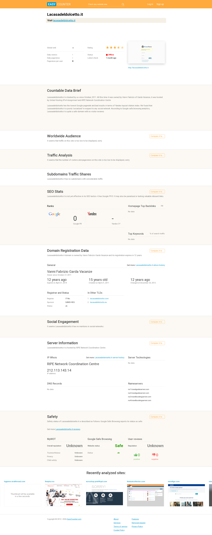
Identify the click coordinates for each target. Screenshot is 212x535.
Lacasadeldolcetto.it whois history (150, 265)
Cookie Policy (119, 530)
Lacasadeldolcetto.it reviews (67, 429)
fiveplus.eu (49, 481)
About (116, 519)
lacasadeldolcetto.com (99, 298)
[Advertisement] (106, 32)
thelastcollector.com (136, 481)
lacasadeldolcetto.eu (98, 302)
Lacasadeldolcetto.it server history (109, 357)
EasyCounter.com (74, 519)
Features (135, 519)
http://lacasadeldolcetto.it (138, 68)
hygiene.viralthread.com (14, 481)
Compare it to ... (157, 136)
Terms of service (120, 526)
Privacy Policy (137, 526)
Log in (150, 4)
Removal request (138, 523)
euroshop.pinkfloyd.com (96, 481)
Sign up (160, 4)
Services (117, 523)
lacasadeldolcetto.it (64, 20)
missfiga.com (173, 481)
